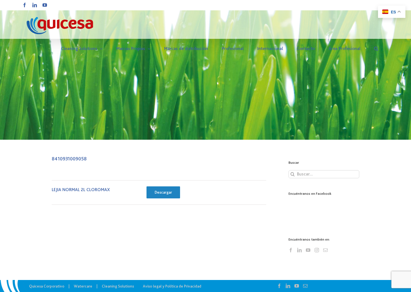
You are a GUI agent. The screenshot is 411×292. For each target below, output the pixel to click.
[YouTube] (308, 250)
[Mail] (325, 250)
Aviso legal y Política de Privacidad (172, 286)
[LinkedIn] (299, 250)
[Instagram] (317, 250)
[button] (376, 48)
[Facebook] (291, 250)
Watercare (83, 286)
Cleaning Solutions (118, 286)
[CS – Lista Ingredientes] (205, 70)
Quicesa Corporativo (46, 286)
